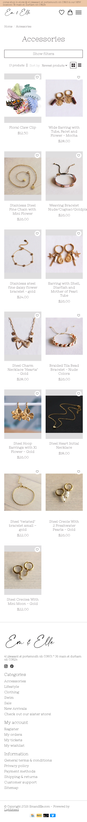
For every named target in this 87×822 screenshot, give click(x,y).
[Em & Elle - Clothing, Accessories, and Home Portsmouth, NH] (17, 12)
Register (11, 729)
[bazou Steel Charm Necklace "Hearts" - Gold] (22, 336)
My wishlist (14, 745)
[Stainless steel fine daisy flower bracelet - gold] (22, 254)
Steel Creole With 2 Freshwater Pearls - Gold (64, 525)
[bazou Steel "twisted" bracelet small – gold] (22, 492)
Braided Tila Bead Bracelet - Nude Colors (64, 369)
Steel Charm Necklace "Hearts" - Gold (23, 369)
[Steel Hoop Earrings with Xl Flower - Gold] (22, 414)
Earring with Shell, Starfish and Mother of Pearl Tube (64, 289)
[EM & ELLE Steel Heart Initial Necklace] (64, 414)
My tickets (13, 740)
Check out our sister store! (27, 714)
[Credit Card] (32, 816)
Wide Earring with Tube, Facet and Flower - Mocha (64, 131)
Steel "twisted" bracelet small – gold (22, 525)
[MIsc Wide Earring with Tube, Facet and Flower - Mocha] (64, 98)
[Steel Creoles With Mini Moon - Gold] (22, 570)
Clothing (11, 692)
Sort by (35, 65)
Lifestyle (11, 686)
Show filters (43, 54)
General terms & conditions (28, 760)
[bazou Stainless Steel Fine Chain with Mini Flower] (22, 176)
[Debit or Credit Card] (46, 816)
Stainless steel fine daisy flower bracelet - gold (22, 287)
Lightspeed (11, 809)
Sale (7, 703)
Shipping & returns (21, 777)
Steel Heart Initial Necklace (64, 445)
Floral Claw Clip (22, 127)
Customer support (20, 782)
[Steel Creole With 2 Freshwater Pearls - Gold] (64, 492)
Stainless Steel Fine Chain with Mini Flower (22, 209)
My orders (13, 734)
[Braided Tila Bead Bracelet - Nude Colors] (64, 336)
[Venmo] (53, 816)
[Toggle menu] (78, 12)
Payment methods (19, 771)
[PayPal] (39, 816)
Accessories (15, 681)
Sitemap (11, 787)
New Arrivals (15, 708)
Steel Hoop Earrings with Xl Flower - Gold (23, 447)
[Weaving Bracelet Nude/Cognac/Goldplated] (64, 176)
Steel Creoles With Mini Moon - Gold (23, 601)
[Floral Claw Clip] (22, 98)
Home (8, 26)
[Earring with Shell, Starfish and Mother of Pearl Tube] (64, 254)
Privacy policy (16, 766)
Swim (9, 697)
